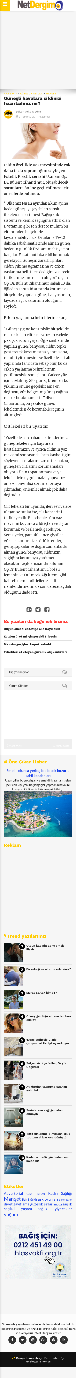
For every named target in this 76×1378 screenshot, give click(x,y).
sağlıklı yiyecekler (55, 1208)
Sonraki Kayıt (61, 745)
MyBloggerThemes (38, 1361)
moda (58, 1204)
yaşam (11, 1214)
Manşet (51, 93)
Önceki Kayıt (14, 745)
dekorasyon (65, 1199)
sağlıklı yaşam (18, 1208)
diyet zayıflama (16, 1204)
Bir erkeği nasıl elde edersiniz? (48, 969)
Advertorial (13, 1193)
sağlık (67, 1204)
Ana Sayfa (11, 93)
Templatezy (34, 1358)
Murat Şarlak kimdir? (41, 992)
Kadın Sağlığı (60, 1193)
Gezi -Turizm (36, 1193)
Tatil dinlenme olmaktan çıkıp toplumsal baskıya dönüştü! (48, 1135)
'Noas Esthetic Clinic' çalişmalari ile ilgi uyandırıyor (47, 1041)
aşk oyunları (48, 1199)
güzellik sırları (32, 93)
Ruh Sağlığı (29, 1199)
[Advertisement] (38, 50)
